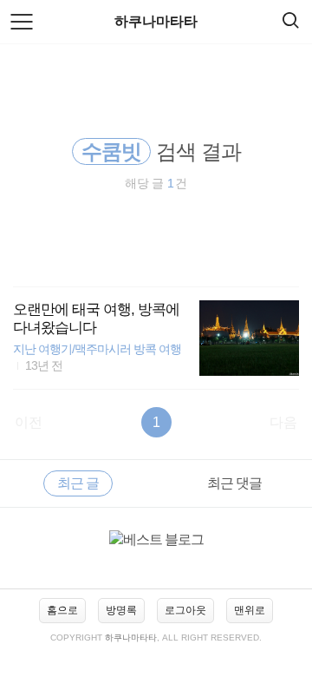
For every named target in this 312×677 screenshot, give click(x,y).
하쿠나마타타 (156, 21)
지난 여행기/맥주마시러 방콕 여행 (97, 349)
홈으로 (62, 610)
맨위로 (249, 610)
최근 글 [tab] (78, 483)
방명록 (121, 610)
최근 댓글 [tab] (234, 483)
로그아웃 (185, 610)
